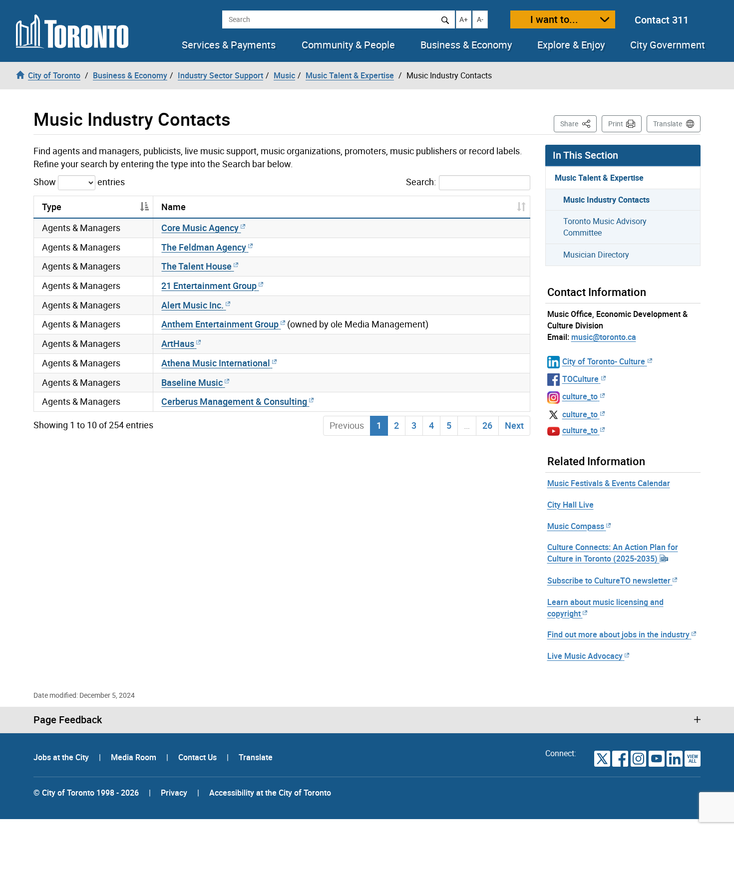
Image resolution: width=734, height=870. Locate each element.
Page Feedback (67, 720)
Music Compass (575, 526)
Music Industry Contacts (606, 199)
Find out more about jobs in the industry (618, 634)
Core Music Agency (200, 228)
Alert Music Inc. (192, 305)
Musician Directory (596, 254)
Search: (421, 182)
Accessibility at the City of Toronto (270, 792)
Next (514, 425)
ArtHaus (177, 343)
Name (173, 207)
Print (615, 123)
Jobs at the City (62, 757)
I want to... (554, 19)
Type (51, 207)
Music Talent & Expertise (599, 177)
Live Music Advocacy (585, 655)
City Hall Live (570, 504)
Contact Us (198, 757)
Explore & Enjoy (571, 44)
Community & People (348, 44)
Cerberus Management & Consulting (234, 401)
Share (578, 123)
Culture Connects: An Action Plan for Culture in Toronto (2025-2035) (612, 553)
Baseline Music (192, 382)
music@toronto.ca (603, 336)
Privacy (174, 792)
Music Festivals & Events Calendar (608, 483)
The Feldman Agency (203, 247)
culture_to (580, 396)
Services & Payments (229, 44)
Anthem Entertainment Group (220, 324)
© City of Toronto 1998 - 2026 (86, 792)
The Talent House (196, 266)
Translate (667, 123)
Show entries (79, 182)
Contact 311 (662, 19)
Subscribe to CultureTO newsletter (609, 580)
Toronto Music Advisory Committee (605, 227)
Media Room (134, 757)
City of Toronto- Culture (603, 361)
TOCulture (580, 378)
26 (487, 425)
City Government (667, 44)
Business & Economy (466, 44)
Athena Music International (215, 363)
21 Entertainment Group (209, 285)
